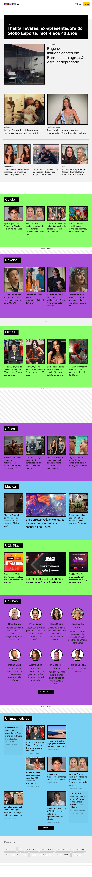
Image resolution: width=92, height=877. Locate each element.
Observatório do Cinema (41, 855)
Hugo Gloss (31, 849)
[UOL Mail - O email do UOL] (76, 4)
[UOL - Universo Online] (31, 4)
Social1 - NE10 (62, 855)
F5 (21, 849)
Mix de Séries (47, 849)
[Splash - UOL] (16, 4)
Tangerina (78, 855)
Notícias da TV (12, 855)
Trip (24, 855)
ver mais (44, 692)
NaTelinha (80, 849)
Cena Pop (10, 849)
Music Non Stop (64, 849)
